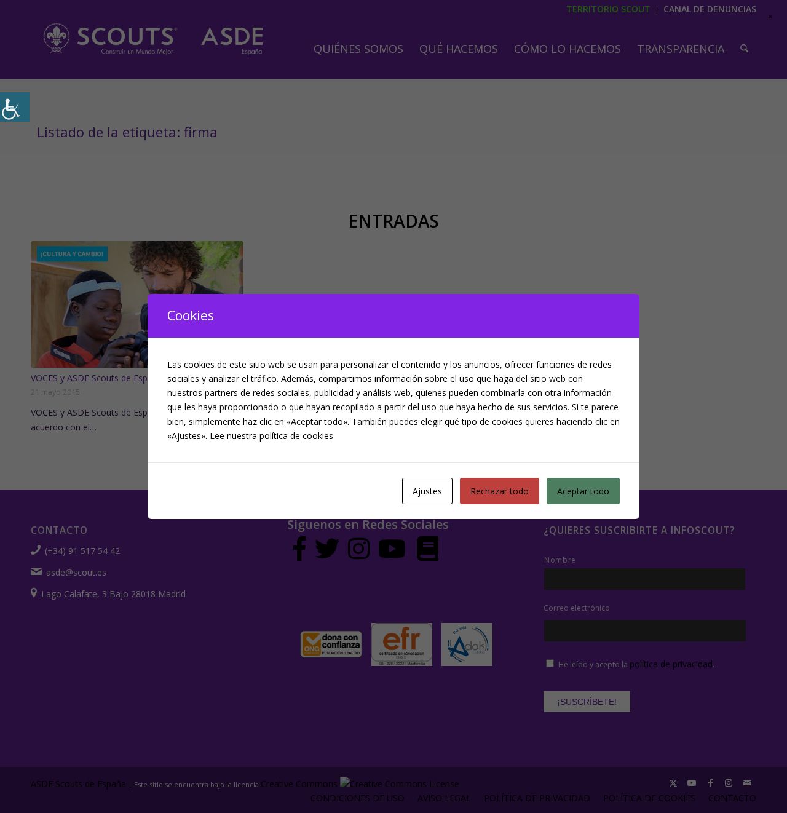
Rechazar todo (499, 491)
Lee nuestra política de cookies (271, 436)
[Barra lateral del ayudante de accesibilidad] (15, 107)
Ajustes (427, 491)
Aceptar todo (583, 491)
